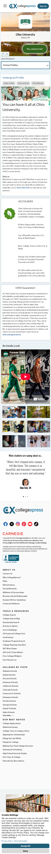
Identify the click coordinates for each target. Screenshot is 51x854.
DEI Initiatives (9, 585)
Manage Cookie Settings (38, 543)
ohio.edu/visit (23, 187)
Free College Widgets (12, 656)
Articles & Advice (10, 626)
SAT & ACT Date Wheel (13, 652)
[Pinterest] (24, 525)
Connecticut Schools (12, 693)
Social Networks (10, 588)
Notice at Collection (31, 540)
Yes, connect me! (35, 49)
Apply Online (9, 83)
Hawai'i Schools (9, 708)
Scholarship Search (11, 622)
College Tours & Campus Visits (16, 731)
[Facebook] (5, 525)
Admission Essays (10, 727)
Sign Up (43, 6)
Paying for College (10, 742)
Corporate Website (11, 603)
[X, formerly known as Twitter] (12, 525)
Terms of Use (7, 540)
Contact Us (7, 574)
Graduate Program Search (14, 641)
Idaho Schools (9, 712)
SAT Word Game (10, 648)
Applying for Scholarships (14, 734)
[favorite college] (3, 54)
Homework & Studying (12, 749)
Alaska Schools (9, 675)
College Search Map (11, 618)
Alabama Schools (10, 671)
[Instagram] (18, 525)
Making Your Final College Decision (18, 746)
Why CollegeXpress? (12, 577)
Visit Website (38, 83)
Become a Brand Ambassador (15, 596)
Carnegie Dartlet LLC (23, 538)
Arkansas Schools (10, 682)
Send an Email (23, 83)
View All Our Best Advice (13, 761)
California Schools (10, 686)
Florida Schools (9, 701)
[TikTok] (36, 525)
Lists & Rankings (10, 630)
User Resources (10, 660)
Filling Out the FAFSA (12, 738)
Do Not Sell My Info (21, 543)
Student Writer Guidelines (14, 600)
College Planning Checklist (14, 645)
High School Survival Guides (15, 753)
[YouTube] (30, 525)
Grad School (8, 637)
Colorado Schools (10, 690)
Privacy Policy (18, 540)
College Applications (12, 723)
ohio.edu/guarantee (11, 334)
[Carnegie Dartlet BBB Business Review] (11, 562)
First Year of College (11, 757)
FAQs (5, 581)
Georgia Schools (10, 705)
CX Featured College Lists (14, 633)
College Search (9, 615)
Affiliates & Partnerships (13, 592)
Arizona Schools (10, 678)
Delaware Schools (10, 697)
